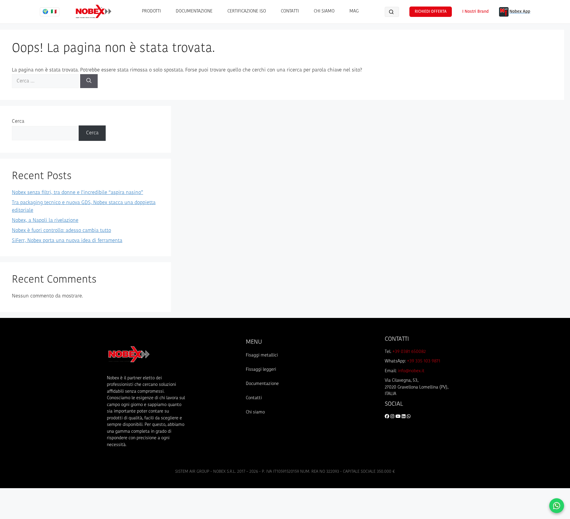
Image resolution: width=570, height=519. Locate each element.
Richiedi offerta (430, 12)
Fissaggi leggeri (261, 369)
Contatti (254, 398)
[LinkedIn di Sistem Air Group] (404, 417)
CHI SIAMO (324, 11)
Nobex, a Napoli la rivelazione (45, 220)
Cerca (18, 121)
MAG (354, 11)
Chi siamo (255, 412)
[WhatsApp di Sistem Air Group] (409, 417)
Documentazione (262, 384)
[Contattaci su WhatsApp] (556, 505)
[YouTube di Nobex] (398, 417)
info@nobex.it (411, 371)
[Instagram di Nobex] (392, 417)
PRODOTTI (151, 11)
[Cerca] (89, 81)
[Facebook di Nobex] (387, 417)
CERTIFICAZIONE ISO (246, 11)
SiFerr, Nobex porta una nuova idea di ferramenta (67, 240)
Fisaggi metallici (262, 355)
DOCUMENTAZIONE (194, 11)
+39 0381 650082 (409, 352)
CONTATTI (290, 11)
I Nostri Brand (475, 11)
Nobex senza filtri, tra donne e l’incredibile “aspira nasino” (77, 192)
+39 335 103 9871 (423, 361)
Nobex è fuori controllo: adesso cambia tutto (61, 230)
